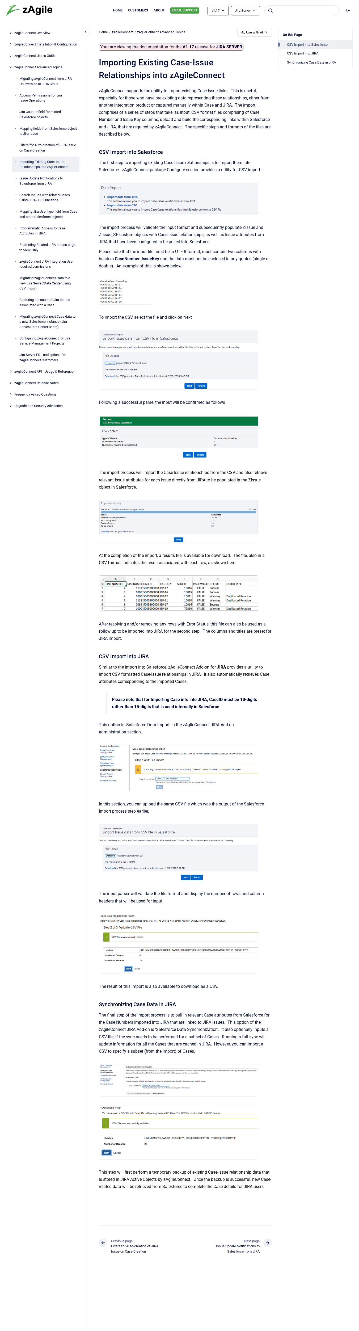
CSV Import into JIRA (302, 53)
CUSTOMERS (138, 10)
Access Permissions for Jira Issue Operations (40, 97)
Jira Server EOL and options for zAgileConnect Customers (42, 357)
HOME (118, 10)
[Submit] (270, 10)
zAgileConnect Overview (32, 33)
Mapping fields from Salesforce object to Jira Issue (48, 131)
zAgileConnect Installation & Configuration (45, 44)
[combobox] (302, 11)
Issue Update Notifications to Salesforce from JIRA (41, 181)
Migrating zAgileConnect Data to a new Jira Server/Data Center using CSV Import (45, 283)
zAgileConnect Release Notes (36, 383)
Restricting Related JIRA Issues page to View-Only (47, 247)
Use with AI (254, 32)
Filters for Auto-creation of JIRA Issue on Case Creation (47, 147)
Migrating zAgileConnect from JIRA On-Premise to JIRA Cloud (45, 81)
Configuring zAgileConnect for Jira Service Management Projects (44, 340)
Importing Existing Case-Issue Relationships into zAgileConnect (44, 164)
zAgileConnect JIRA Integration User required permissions (46, 263)
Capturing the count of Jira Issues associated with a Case (44, 302)
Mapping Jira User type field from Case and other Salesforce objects (48, 214)
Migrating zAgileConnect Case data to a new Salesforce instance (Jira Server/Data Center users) (47, 321)
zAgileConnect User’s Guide (35, 56)
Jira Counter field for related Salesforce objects (40, 114)
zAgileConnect (122, 32)
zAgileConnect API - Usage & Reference (44, 371)
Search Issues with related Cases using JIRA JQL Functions (44, 197)
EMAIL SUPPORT (185, 10)
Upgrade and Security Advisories (38, 406)
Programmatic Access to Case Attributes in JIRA (42, 230)
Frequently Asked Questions (35, 394)
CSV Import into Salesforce (307, 45)
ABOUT (159, 10)
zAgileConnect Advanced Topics (38, 67)
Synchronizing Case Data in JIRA (311, 62)
